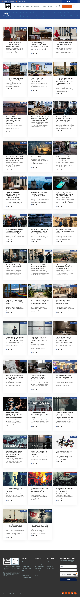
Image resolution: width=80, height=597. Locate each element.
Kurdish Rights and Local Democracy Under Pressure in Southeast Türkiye (64, 302)
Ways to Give (50, 568)
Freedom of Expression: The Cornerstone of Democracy (39, 526)
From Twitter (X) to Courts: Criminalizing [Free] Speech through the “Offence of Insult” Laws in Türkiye (64, 195)
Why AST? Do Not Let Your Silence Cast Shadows (64, 452)
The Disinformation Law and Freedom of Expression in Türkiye (64, 44)
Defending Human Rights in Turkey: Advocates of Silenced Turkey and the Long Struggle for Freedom (64, 415)
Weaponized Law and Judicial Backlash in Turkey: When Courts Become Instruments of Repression (14, 415)
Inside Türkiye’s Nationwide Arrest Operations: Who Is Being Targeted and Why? (39, 231)
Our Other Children (37, 157)
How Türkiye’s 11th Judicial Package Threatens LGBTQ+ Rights (14, 302)
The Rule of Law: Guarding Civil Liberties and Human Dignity (14, 526)
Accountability (38, 564)
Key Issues (43, 6)
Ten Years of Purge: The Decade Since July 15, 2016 (39, 43)
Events (50, 6)
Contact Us (50, 566)
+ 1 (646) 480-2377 (22, 1)
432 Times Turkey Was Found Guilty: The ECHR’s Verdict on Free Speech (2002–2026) (40, 118)
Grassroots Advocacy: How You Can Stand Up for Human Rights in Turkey (39, 489)
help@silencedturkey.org (9, 1)
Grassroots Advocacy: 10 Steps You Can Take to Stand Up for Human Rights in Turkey (40, 415)
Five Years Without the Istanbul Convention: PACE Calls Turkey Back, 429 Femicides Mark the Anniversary (14, 120)
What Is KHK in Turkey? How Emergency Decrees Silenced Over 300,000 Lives (15, 377)
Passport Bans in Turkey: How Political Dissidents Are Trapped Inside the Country (15, 338)
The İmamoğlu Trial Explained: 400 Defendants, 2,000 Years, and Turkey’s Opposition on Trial (64, 119)
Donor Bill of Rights (26, 577)
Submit (68, 579)
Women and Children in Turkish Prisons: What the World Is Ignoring (63, 338)
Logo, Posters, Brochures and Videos (38, 573)
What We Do (26, 6)
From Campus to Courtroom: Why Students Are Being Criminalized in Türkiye (15, 231)
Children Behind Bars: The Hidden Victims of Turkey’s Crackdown (39, 452)
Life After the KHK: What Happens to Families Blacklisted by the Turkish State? (39, 378)
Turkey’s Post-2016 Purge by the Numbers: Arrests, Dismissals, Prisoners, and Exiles (39, 339)
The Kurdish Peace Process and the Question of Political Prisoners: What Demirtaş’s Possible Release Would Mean (64, 81)
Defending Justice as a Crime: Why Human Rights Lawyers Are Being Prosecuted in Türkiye (14, 195)
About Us (19, 6)
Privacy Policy (25, 566)
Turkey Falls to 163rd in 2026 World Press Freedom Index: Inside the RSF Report (14, 158)
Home (13, 6)
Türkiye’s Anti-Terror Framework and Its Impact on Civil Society (39, 79)
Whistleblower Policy (27, 573)
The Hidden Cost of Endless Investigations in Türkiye (14, 79)
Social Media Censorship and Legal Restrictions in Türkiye (13, 266)
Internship (49, 564)
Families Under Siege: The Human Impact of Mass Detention (14, 489)
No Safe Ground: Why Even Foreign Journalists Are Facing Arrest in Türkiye (39, 194)
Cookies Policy (25, 575)
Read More (9, 55)
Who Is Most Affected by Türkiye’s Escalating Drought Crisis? (65, 231)
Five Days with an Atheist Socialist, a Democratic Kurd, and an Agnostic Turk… (65, 377)
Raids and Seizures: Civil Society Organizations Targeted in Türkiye (63, 158)
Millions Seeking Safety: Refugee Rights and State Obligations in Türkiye (64, 266)
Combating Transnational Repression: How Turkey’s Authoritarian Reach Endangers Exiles (14, 453)
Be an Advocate (35, 6)
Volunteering (50, 561)
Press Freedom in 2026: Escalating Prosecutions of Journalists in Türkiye (39, 266)
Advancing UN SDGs (39, 566)
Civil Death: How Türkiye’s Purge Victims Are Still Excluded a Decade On (13, 44)
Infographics (38, 568)
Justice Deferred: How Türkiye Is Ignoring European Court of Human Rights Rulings (40, 302)
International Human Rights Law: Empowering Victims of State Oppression (64, 489)
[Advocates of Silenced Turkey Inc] (15, 561)
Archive (55, 6)
